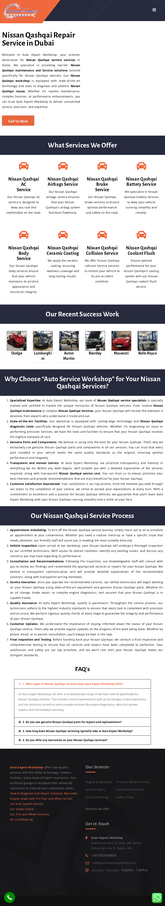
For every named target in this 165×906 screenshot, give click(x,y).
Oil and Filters (95, 789)
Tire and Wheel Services (133, 782)
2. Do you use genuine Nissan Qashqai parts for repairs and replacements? (72, 722)
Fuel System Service (130, 789)
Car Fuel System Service (26, 804)
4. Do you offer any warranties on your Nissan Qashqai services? (65, 740)
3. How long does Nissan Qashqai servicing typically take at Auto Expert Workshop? (78, 731)
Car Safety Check (21, 809)
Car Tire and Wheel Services (30, 814)
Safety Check (125, 797)
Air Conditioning (21, 819)
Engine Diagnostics (99, 782)
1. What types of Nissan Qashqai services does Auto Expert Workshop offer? (73, 684)
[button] (82, 684)
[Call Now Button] (9, 897)
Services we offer (97, 809)
